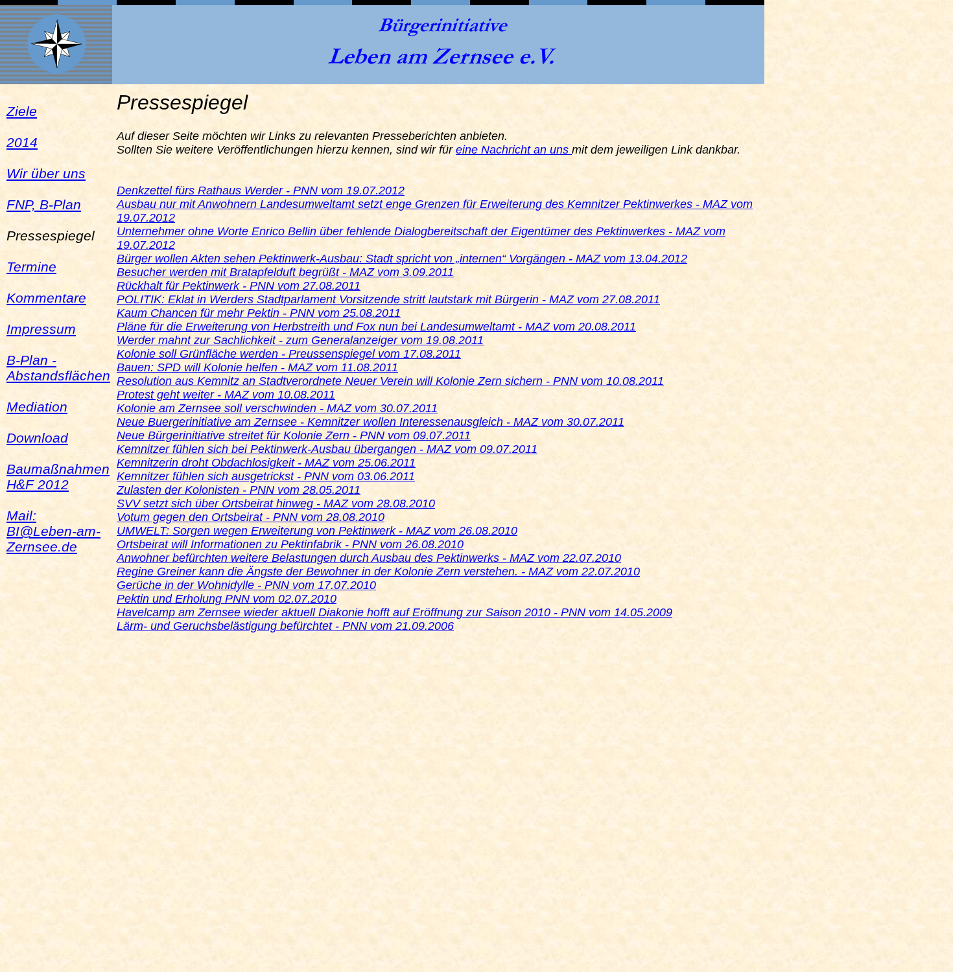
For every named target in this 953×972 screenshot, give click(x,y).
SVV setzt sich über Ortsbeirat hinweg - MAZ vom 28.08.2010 (276, 503)
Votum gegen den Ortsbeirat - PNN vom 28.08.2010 (250, 517)
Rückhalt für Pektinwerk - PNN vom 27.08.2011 (238, 285)
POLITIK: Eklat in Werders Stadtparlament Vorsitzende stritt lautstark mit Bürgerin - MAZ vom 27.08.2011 (388, 299)
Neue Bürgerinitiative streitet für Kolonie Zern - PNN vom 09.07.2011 (294, 435)
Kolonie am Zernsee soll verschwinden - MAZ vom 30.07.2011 (277, 408)
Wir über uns (46, 173)
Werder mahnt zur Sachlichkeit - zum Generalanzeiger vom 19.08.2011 (300, 340)
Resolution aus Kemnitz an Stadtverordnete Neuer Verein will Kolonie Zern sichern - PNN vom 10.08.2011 (390, 381)
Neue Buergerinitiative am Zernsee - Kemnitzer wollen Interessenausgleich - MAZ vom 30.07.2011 (370, 421)
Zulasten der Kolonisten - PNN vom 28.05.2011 (238, 489)
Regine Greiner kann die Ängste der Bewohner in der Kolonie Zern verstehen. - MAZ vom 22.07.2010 (378, 571)
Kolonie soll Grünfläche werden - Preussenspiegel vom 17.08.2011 (289, 353)
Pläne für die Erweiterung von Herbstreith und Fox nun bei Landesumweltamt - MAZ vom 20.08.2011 (376, 326)
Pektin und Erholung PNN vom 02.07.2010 (226, 598)
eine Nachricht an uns (514, 149)
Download (37, 437)
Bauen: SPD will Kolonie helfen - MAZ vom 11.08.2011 (257, 367)
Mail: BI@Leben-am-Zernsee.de (53, 531)
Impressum (41, 328)
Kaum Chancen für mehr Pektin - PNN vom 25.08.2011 (259, 313)
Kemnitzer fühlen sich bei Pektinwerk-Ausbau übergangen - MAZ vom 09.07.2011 (327, 449)
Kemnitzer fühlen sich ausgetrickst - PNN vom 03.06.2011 (266, 476)
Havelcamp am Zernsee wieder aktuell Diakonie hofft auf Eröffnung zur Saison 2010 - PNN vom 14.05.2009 (394, 612)
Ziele (21, 111)
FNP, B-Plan (43, 204)
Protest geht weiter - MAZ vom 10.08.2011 (226, 394)
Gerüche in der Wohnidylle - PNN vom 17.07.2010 (246, 585)
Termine (31, 266)
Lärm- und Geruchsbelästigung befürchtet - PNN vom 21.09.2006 (285, 625)
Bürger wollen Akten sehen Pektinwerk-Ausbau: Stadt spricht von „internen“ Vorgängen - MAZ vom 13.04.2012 (402, 258)
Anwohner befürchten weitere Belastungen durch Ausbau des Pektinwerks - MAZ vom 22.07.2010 (369, 557)
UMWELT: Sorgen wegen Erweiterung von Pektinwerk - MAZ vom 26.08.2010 (317, 530)
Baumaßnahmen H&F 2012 (58, 476)
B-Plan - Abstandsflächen (58, 368)
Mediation (36, 406)
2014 (22, 142)
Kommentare (46, 297)
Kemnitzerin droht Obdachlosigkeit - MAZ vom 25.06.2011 (266, 462)
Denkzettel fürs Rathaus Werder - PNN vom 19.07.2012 (261, 190)
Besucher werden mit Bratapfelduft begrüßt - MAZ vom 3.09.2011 (285, 272)
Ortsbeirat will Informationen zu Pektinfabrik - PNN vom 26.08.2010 (290, 544)
